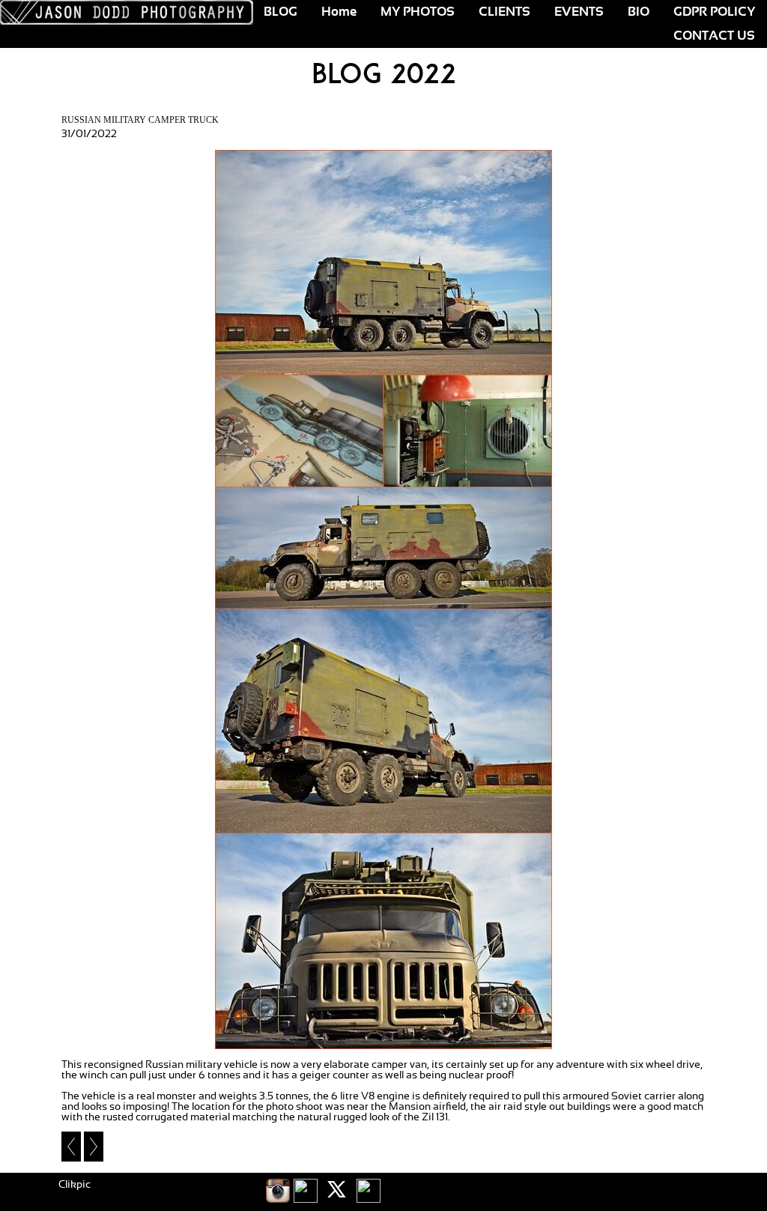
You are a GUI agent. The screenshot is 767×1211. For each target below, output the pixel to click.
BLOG (280, 12)
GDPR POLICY (714, 12)
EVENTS (579, 12)
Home (339, 12)
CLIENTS (504, 12)
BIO (638, 12)
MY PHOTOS (418, 12)
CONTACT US (714, 36)
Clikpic (74, 1185)
